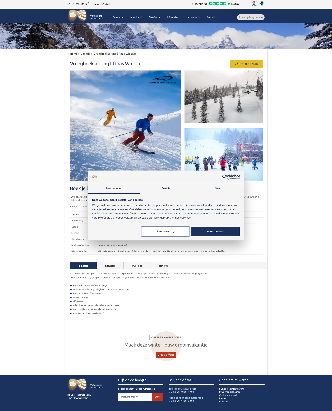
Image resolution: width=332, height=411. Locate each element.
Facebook (124, 389)
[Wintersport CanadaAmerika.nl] (85, 21)
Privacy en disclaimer (229, 392)
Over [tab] (218, 188)
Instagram (150, 389)
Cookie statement (228, 395)
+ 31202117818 (79, 4)
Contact (106, 4)
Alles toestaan (215, 231)
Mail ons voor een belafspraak (186, 397)
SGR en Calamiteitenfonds (232, 389)
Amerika (134, 17)
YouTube (138, 389)
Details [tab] (166, 188)
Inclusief (83, 265)
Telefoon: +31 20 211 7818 (182, 389)
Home (96, 4)
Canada (117, 17)
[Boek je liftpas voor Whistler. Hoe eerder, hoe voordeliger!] (125, 125)
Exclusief (110, 265)
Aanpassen (163, 231)
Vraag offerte (166, 354)
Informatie (172, 17)
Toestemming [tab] (114, 188)
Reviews (163, 265)
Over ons (137, 265)
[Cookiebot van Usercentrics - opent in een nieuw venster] (225, 177)
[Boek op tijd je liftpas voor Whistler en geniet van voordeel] (224, 96)
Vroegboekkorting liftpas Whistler (115, 53)
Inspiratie (192, 17)
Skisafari (153, 17)
